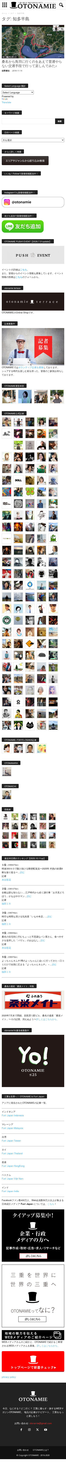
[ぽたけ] (18, 492)
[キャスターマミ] (41, 422)
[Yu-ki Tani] (18, 643)
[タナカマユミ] (53, 480)
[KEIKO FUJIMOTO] (18, 631)
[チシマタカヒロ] (30, 538)
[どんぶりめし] (43, 826)
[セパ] (53, 468)
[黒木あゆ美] (18, 515)
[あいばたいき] (30, 655)
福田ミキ (6, 903)
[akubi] (6, 561)
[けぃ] (6, 468)
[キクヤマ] (30, 666)
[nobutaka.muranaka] (53, 725)
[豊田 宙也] (43, 845)
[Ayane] (41, 631)
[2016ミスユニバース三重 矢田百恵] (6, 655)
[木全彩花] (41, 538)
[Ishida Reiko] (6, 690)
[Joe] (30, 527)
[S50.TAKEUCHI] (6, 550)
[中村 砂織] (18, 678)
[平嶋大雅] (41, 596)
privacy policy (9, 1377)
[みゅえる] (6, 631)
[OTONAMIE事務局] (5, 816)
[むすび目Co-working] (53, 701)
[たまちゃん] (53, 596)
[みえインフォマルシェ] (30, 585)
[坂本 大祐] (6, 771)
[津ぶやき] (41, 515)
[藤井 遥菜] (18, 620)
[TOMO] (18, 527)
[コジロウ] (6, 794)
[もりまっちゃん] (41, 480)
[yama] (53, 631)
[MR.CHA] (30, 620)
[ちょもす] (30, 643)
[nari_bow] (41, 396)
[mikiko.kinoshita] (53, 538)
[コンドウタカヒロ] (6, 713)
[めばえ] (18, 690)
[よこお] (5, 835)
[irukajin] (43, 835)
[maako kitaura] (18, 748)
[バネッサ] (15, 816)
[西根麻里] (18, 468)
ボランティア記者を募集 (30, 367)
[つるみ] (30, 713)
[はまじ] (30, 422)
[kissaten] (6, 620)
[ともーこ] (57, 396)
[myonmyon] (53, 608)
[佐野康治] (18, 422)
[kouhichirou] (52, 826)
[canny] (18, 550)
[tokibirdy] (41, 550)
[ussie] (53, 620)
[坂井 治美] (6, 573)
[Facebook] (21, 1430)
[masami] (30, 631)
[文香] (6, 666)
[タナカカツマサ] (6, 608)
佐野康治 (6, 70)
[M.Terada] (53, 666)
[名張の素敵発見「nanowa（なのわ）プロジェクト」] (6, 538)
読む (22, 872)
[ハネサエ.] (53, 422)
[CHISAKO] (6, 585)
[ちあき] (30, 573)
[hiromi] (53, 445)
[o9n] (53, 678)
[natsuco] (30, 468)
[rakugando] (24, 835)
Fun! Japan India (10, 1191)
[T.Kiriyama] (53, 573)
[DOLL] (18, 480)
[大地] (15, 835)
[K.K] (30, 678)
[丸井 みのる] (41, 666)
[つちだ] (41, 608)
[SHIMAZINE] (6, 433)
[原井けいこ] (18, 608)
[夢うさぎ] (18, 573)
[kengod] (24, 826)
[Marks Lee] (15, 826)
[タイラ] (18, 585)
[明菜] (41, 643)
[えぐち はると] (41, 492)
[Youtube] (45, 1430)
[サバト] (6, 527)
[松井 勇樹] (30, 433)
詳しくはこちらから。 (47, 1019)
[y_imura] (41, 445)
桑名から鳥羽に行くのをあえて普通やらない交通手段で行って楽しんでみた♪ (32, 64)
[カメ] (6, 701)
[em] (18, 701)
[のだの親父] (33, 845)
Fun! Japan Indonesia (13, 1115)
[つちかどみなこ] (53, 457)
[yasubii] (6, 515)
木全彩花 (6, 879)
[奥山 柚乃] (41, 690)
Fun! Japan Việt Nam (12, 1178)
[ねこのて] (52, 845)
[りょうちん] (53, 550)
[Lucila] (18, 503)
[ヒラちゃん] (33, 835)
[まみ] (52, 816)
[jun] (41, 468)
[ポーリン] (41, 701)
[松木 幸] (30, 503)
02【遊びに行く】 (10, 57)
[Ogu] (24, 816)
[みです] (41, 678)
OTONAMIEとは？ (41, 1450)
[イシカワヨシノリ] (41, 503)
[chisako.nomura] (53, 690)
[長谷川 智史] (30, 690)
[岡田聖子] (6, 422)
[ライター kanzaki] (41, 433)
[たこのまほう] (6, 492)
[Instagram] (29, 1430)
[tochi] (41, 527)
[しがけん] (6, 678)
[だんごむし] (41, 655)
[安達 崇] (41, 561)
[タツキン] (18, 538)
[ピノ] (41, 713)
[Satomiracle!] (53, 643)
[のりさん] (18, 596)
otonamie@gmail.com (41, 1423)
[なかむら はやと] (30, 596)
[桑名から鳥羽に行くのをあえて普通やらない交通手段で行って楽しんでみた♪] (33, 41)
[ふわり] (41, 620)
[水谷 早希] (41, 725)
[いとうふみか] (53, 713)
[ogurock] (18, 457)
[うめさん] (18, 725)
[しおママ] (30, 445)
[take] (52, 835)
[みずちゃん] (18, 666)
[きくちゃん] (53, 503)
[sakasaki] (30, 515)
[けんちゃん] (43, 816)
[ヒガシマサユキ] (30, 748)
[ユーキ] (30, 608)
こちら (18, 277)
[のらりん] (41, 573)
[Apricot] (41, 748)
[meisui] (41, 585)
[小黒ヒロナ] (18, 445)
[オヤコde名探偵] (30, 701)
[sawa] (53, 492)
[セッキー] (30, 550)
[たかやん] (30, 480)
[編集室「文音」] (53, 655)
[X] (37, 1430)
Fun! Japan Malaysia (12, 1128)
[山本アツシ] (6, 503)
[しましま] (6, 643)
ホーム (4, 13)
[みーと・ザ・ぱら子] (30, 492)
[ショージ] (30, 561)
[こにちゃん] (6, 480)
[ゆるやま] (18, 561)
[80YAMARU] (18, 713)
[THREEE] (15, 845)
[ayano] (6, 725)
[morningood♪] (24, 845)
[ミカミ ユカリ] (6, 748)
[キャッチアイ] (30, 725)
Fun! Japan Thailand (12, 1153)
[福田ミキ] (25, 396)
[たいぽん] (53, 585)
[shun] (30, 457)
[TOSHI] (41, 457)
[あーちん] (53, 561)
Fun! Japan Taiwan (11, 1140)
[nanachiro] (6, 457)
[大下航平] (6, 596)
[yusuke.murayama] (8, 396)
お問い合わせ (23, 1450)
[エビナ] (18, 655)
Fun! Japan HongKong (13, 1165)
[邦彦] (53, 527)
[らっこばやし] (53, 515)
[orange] (53, 433)
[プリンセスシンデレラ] (18, 433)
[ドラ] (5, 845)
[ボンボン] (5, 826)
